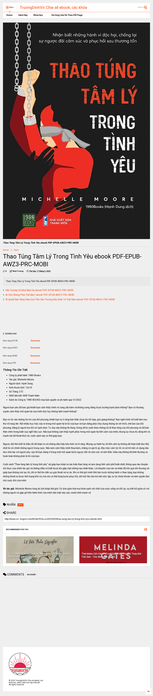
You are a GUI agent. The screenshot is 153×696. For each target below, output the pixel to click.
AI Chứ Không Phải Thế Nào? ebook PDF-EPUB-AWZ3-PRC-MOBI (40, 294)
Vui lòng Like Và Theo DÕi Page (66, 15)
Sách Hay (22, 15)
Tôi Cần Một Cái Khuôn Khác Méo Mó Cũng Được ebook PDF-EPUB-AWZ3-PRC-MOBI (39, 555)
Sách (16, 250)
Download (35, 341)
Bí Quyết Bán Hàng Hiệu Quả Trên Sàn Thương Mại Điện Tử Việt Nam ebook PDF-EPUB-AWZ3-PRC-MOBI (60, 299)
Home (9, 15)
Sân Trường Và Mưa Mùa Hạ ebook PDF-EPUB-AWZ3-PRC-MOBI (40, 290)
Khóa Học (38, 15)
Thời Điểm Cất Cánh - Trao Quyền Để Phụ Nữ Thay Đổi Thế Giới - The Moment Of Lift (111, 555)
